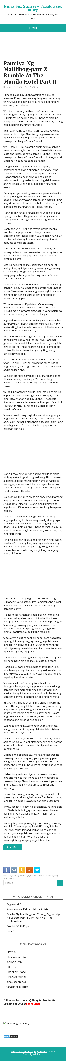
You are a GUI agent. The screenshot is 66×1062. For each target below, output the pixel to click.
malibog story (14, 962)
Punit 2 (10, 931)
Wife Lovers (8, 878)
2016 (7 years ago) (21, 875)
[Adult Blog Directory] (16, 1023)
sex (49, 875)
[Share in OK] (22, 870)
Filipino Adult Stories (18, 957)
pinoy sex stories (16, 982)
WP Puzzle (38, 1054)
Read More (12, 847)
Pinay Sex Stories (32, 87)
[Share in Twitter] (37, 870)
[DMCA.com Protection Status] (11, 1036)
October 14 (42, 875)
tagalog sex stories (17, 986)
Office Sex (12, 967)
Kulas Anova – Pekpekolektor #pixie (27, 909)
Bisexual (11, 952)
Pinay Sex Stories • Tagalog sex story (33, 8)
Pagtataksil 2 (13, 904)
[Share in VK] (14, 870)
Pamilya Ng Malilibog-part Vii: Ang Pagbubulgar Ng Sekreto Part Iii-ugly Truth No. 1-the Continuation (34, 917)
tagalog (55, 875)
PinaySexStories (41, 1000)
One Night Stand (16, 972)
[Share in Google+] (29, 870)
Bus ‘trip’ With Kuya (17, 926)
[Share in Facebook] (6, 870)
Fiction (33, 875)
